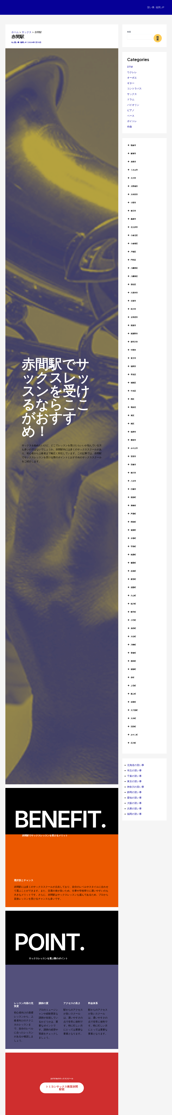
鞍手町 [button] (133, 612)
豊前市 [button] (133, 440)
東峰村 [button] (133, 505)
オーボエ (132, 77)
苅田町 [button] (133, 726)
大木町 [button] (133, 718)
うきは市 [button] (134, 170)
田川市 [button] (133, 309)
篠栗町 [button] (133, 563)
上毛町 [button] (133, 685)
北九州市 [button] (134, 227)
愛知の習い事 (134, 797)
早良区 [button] (133, 374)
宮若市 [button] (133, 456)
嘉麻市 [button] (133, 219)
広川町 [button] (133, 743)
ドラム (130, 99)
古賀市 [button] (133, 301)
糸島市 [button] (133, 162)
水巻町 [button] (133, 538)
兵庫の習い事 (134, 808)
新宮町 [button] (133, 579)
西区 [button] (132, 399)
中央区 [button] (133, 391)
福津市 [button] (133, 432)
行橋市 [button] (133, 489)
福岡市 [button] (133, 366)
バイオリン (133, 104)
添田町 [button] (133, 661)
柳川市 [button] (133, 473)
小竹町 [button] (133, 620)
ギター (130, 83)
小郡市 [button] (133, 202)
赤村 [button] (132, 677)
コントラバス (134, 88)
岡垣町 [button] (133, 522)
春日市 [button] (133, 211)
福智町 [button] (133, 669)
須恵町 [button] (133, 587)
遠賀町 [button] (133, 530)
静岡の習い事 (134, 792)
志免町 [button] (133, 571)
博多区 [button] (133, 407)
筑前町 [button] (133, 497)
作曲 (129, 126)
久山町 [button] (133, 595)
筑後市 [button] (133, 325)
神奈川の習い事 (135, 786)
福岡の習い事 (134, 813)
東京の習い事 (134, 781)
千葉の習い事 (134, 776)
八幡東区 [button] (134, 276)
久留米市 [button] (134, 292)
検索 (129, 32)
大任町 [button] (133, 636)
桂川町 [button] (133, 604)
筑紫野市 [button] (134, 333)
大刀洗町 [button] (134, 710)
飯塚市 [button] (133, 153)
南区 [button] (132, 423)
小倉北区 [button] (134, 235)
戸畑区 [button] (133, 252)
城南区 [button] (133, 383)
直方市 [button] (133, 358)
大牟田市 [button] (134, 194)
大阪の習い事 (134, 803)
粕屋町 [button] (133, 554)
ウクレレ (132, 72)
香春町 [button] (133, 653)
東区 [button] (132, 415)
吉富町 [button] (133, 702)
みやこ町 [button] (134, 735)
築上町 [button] (133, 694)
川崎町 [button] (133, 645)
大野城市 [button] (134, 186)
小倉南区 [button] (134, 243)
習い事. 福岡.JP (155, 7)
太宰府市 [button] (134, 317)
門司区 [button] (133, 260)
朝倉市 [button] (133, 145)
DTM (130, 66)
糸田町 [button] (133, 628)
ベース (130, 115)
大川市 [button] (133, 178)
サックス (132, 94)
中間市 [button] (133, 350)
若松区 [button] (133, 284)
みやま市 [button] (134, 448)
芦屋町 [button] (133, 514)
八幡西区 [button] (134, 268)
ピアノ (130, 110)
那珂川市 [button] (134, 342)
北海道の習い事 (135, 765)
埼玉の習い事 (134, 770)
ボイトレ (132, 121)
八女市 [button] (133, 481)
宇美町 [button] (133, 546)
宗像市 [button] (133, 464)
